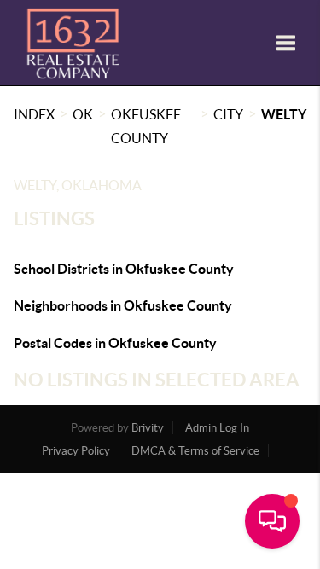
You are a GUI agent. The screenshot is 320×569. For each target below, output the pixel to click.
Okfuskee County (146, 126)
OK (83, 114)
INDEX (34, 114)
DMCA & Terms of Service (195, 450)
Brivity (147, 427)
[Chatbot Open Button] (272, 521)
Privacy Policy (76, 450)
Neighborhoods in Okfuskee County (123, 305)
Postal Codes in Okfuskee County (115, 343)
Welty (283, 114)
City (228, 114)
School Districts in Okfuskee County (124, 268)
